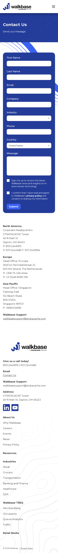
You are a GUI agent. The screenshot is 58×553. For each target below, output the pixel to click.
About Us (9, 417)
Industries (9, 461)
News (6, 439)
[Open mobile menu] (53, 6)
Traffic (7, 524)
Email (10, 85)
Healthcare (9, 489)
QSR (5, 494)
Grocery (8, 472)
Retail (6, 467)
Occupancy (10, 513)
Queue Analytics (13, 519)
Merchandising (12, 508)
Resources (9, 453)
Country (11, 139)
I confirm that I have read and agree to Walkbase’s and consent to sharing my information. (30, 196)
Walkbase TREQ (13, 502)
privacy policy (34, 195)
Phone (11, 126)
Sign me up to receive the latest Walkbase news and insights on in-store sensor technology (29, 183)
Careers (7, 428)
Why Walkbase (12, 422)
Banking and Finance (15, 483)
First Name (13, 57)
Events (7, 433)
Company (13, 98)
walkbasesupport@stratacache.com (24, 385)
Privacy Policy (11, 444)
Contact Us (9, 375)
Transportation (12, 478)
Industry (12, 112)
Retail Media (11, 533)
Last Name (13, 71)
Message (12, 153)
